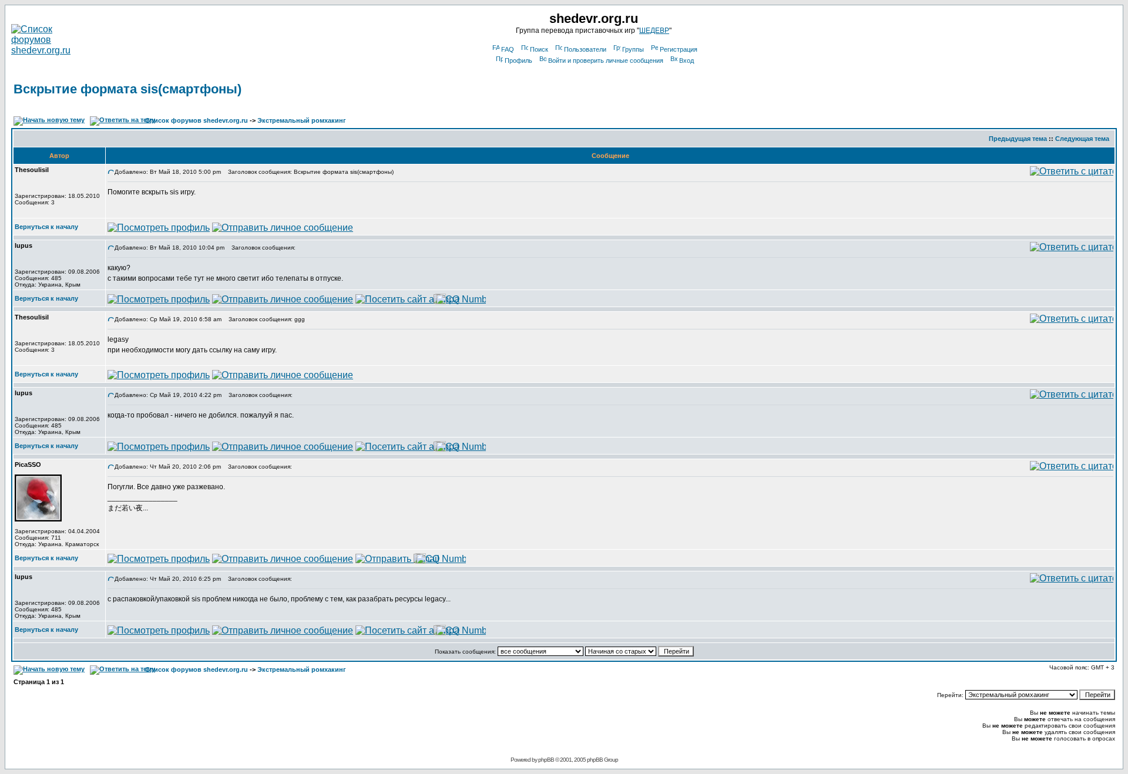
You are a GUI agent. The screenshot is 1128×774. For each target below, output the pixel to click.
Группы (633, 49)
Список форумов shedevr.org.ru (196, 120)
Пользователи (585, 49)
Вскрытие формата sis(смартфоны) (127, 89)
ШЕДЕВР (654, 30)
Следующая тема (1082, 138)
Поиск (539, 49)
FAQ (507, 49)
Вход (686, 60)
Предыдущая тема (1018, 138)
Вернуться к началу (46, 226)
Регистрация (678, 49)
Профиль (518, 60)
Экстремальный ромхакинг (301, 120)
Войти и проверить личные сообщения (605, 60)
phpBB (546, 759)
